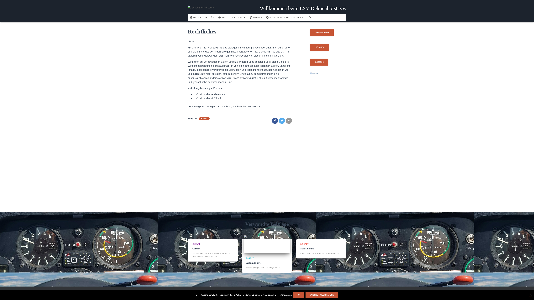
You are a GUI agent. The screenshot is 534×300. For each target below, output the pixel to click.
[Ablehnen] (530, 294)
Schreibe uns (307, 248)
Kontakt (240, 17)
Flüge (211, 17)
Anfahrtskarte (253, 262)
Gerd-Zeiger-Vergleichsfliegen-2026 (287, 17)
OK (298, 295)
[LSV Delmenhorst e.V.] (201, 8)
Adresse (196, 248)
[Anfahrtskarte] (267, 244)
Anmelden (257, 17)
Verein (196, 17)
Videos (225, 17)
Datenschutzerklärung (322, 295)
